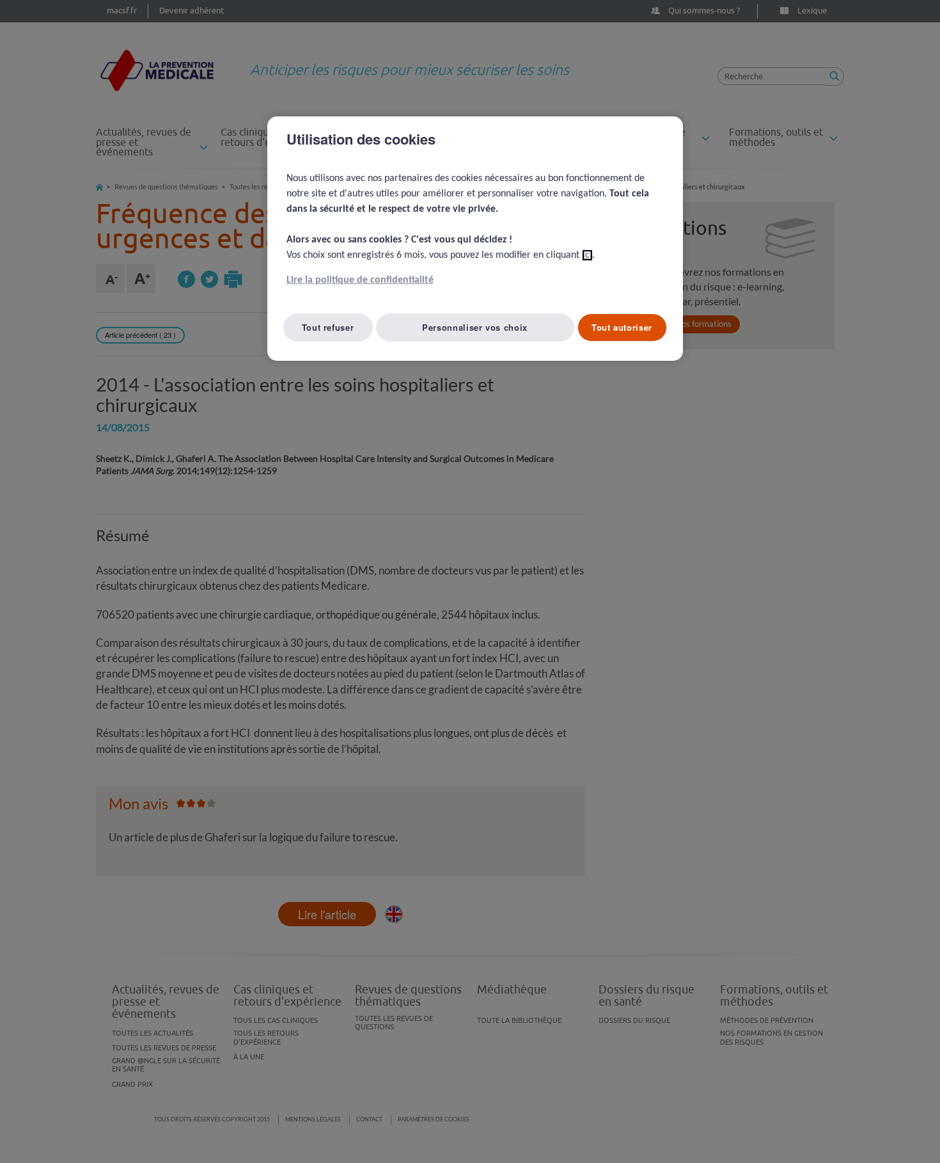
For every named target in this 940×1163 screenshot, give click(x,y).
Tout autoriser (621, 327)
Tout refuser (328, 327)
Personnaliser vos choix (475, 327)
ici (587, 255)
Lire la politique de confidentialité (360, 280)
